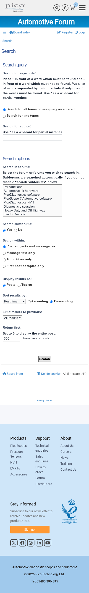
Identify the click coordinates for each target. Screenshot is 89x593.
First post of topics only (25, 266)
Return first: (12, 327)
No (19, 229)
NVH (13, 462)
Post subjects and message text (31, 246)
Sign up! (30, 529)
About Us (66, 445)
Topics (26, 284)
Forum (40, 478)
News (64, 457)
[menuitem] (81, 32)
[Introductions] (32, 187)
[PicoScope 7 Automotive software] (32, 198)
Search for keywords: (19, 73)
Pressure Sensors (16, 454)
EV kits (15, 468)
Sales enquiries (41, 459)
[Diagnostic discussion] (32, 207)
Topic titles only (19, 259)
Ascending (39, 301)
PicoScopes (18, 445)
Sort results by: (15, 295)
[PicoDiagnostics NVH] (32, 202)
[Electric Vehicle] (32, 214)
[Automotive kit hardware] (32, 191)
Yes (9, 229)
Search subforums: (17, 224)
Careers (65, 451)
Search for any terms (22, 115)
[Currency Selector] (65, 7)
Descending (63, 301)
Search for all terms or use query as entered (40, 109)
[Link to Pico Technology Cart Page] (72, 7)
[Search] (56, 7)
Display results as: (17, 279)
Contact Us (68, 469)
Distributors (43, 484)
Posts (11, 284)
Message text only (20, 253)
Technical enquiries (42, 448)
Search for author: (17, 126)
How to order (40, 469)
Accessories (18, 474)
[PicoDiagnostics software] (32, 195)
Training (66, 463)
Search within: (14, 240)
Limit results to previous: (22, 312)
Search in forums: (16, 167)
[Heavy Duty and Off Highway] (32, 210)
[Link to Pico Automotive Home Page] (14, 8)
